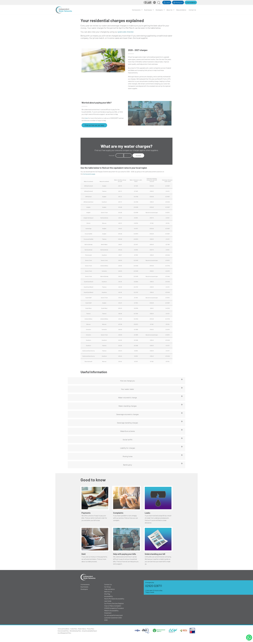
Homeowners (136, 10)
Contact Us (192, 10)
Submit (138, 155)
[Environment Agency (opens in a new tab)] (158, 631)
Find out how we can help (94, 125)
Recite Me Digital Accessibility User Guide (114, 600)
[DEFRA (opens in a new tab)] (183, 631)
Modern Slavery (82, 628)
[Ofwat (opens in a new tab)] (138, 631)
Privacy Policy (90, 628)
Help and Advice (181, 10)
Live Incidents (190, 2)
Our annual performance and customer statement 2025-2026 (113, 617)
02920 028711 (153, 585)
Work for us (108, 591)
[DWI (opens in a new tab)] (146, 631)
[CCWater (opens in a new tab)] (172, 631)
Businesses (148, 10)
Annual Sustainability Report (89, 631)
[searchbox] (159, 2)
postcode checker (126, 32)
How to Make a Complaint (112, 606)
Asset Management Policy (64, 633)
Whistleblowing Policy (75, 631)
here (86, 118)
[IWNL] (64, 9)
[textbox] (119, 155)
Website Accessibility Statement (111, 612)
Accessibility (108, 596)
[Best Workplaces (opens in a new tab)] (192, 631)
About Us (169, 10)
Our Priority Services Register (114, 603)
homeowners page (89, 174)
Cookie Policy (73, 628)
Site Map (107, 594)
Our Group (107, 587)
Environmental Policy (63, 631)
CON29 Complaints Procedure (114, 608)
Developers (159, 10)
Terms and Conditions (63, 628)
